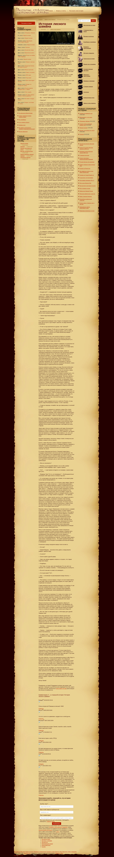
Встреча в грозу (46, 839)
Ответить (41, 708)
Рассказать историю (26, 23)
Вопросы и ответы (61, 10)
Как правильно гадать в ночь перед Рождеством (86, 172)
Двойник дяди (22, 125)
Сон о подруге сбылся (24, 122)
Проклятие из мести (29, 52)
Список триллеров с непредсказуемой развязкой (86, 159)
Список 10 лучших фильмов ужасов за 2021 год (86, 148)
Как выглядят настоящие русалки (88, 185)
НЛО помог (28, 75)
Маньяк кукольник (29, 69)
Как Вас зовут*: (44, 803)
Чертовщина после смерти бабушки (25, 41)
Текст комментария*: (45, 815)
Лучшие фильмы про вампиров (87, 162)
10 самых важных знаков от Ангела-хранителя (26, 95)
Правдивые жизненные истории (87, 210)
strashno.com (27, 853)
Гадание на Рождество (85, 168)
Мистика (22, 851)
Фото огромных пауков (85, 188)
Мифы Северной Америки (86, 196)
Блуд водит (28, 77)
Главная (50, 10)
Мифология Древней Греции (86, 191)
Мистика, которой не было (26, 151)
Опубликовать (56, 823)
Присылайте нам (18, 855)
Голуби (44, 846)
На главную (17, 851)
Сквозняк (27, 47)
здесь (57, 831)
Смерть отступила (30, 72)
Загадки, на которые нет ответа (24, 85)
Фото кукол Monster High (85, 183)
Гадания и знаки (50, 851)
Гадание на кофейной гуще (86, 113)
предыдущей (42, 830)
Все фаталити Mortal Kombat (25, 113)
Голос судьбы (28, 92)
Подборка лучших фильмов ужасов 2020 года (86, 152)
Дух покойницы (22, 119)
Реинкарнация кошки (47, 843)
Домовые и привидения (40, 851)
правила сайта (51, 821)
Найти (93, 20)
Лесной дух (45, 842)
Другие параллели (23, 131)
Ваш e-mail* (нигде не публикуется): (49, 809)
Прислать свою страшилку (69, 851)
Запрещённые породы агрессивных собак (85, 207)
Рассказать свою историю (76, 10)
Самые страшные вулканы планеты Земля (25, 116)
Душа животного (46, 845)
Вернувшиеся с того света (86, 117)
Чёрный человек (27, 35)
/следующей (49, 830)
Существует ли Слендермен (86, 177)
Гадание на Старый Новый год (87, 175)
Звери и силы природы (50, 19)
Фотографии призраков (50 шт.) (87, 180)
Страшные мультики (84, 155)
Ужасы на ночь (29, 851)
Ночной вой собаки (29, 50)
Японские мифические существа (87, 193)
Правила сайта (59, 853)
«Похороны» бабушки (30, 32)
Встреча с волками (47, 840)
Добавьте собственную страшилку (58, 827)
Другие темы (58, 851)
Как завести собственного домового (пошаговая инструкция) (27, 128)
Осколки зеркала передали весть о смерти (25, 89)
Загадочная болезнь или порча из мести (26, 66)
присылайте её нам (61, 688)
